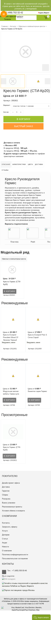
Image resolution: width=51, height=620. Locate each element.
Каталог (13, 26)
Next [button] (47, 81)
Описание (6, 164)
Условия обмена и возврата (13, 511)
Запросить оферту (9, 527)
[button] (41, 617)
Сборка (5, 495)
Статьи (5, 539)
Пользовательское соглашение (15, 559)
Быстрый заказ (23, 126)
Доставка (39, 164)
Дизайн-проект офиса (11, 483)
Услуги (5, 531)
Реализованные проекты (12, 507)
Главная (4, 26)
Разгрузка (6, 499)
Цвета (30, 164)
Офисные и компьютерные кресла (31, 26)
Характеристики (19, 164)
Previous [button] (3, 81)
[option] (13, 81)
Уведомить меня (8, 342)
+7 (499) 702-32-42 (13, 12)
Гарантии (5, 491)
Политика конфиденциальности (15, 555)
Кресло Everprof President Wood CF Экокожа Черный (10, 337)
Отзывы (5, 170)
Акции (4, 543)
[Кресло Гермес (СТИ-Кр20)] (12, 269)
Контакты (6, 523)
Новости (5, 547)
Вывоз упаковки (8, 503)
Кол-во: (6, 112)
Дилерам (5, 535)
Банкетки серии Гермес (37, 391)
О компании (7, 551)
